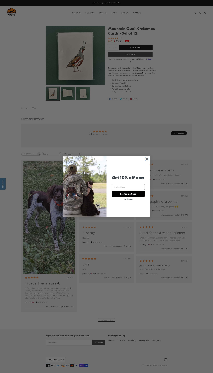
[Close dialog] (147, 159)
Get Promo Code (128, 193)
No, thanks (128, 199)
